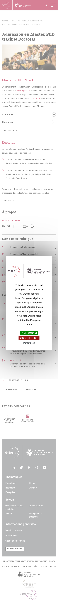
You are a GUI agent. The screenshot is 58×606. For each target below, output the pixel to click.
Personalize (29, 343)
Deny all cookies (30, 338)
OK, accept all (30, 333)
